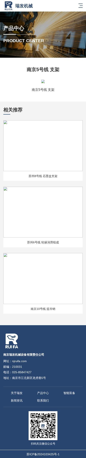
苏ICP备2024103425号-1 (43, 454)
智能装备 (69, 393)
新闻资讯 (17, 400)
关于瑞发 (17, 393)
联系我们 (43, 400)
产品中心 (43, 393)
